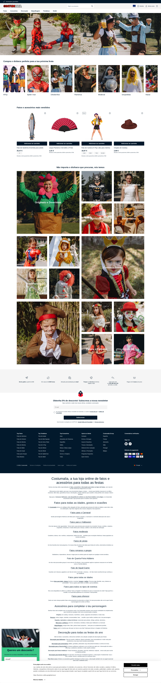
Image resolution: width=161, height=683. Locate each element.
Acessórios (14, 11)
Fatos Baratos (20, 456)
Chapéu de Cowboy (120, 148)
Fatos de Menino (21, 442)
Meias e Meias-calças (65, 448)
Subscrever (80, 417)
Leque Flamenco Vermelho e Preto (61, 148)
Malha (61, 445)
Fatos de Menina (21, 445)
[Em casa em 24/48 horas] (48, 382)
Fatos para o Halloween (80, 522)
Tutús (61, 456)
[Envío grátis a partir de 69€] (26, 382)
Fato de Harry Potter (43, 442)
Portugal (105, 448)
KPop (5, 95)
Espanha (105, 436)
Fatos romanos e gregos (80, 550)
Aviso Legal (61, 465)
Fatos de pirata (80, 541)
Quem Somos (85, 456)
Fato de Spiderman (43, 453)
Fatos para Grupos (22, 453)
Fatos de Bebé (21, 448)
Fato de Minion (42, 448)
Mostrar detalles (38, 679)
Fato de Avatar (42, 436)
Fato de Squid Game (80, 568)
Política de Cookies (71, 465)
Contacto (84, 436)
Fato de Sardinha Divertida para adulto (30, 148)
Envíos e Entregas (86, 439)
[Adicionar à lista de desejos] (45, 113)
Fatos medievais (80, 531)
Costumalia (24, 465)
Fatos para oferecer (80, 596)
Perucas (62, 451)
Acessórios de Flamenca (66, 439)
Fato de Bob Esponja (43, 439)
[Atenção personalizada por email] (69, 382)
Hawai (148, 95)
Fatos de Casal (21, 451)
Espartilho (62, 442)
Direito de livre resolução (88, 448)
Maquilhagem (35, 11)
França (105, 439)
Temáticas (46, 11)
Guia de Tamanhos (87, 442)
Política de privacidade (49, 465)
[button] (157, 6)
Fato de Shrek (42, 451)
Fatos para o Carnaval (80, 512)
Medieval (101, 95)
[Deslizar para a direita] (156, 78)
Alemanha (105, 442)
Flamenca (78, 95)
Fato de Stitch (42, 456)
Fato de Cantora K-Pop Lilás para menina (96, 148)
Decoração (24, 11)
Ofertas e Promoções (87, 451)
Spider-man (31, 95)
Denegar (135, 675)
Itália (104, 445)
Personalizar (134, 670)
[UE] (134, 6)
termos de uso (93, 411)
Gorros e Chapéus (65, 453)
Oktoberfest (55, 95)
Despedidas (126, 95)
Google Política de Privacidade (85, 422)
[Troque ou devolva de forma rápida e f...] (91, 382)
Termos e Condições (35, 465)
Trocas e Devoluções (87, 445)
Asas (61, 436)
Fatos (5, 11)
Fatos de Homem (21, 439)
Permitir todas (135, 665)
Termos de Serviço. (99, 422)
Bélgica (105, 451)
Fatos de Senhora (21, 436)
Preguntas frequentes (87, 453)
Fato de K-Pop (42, 445)
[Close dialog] (37, 631)
